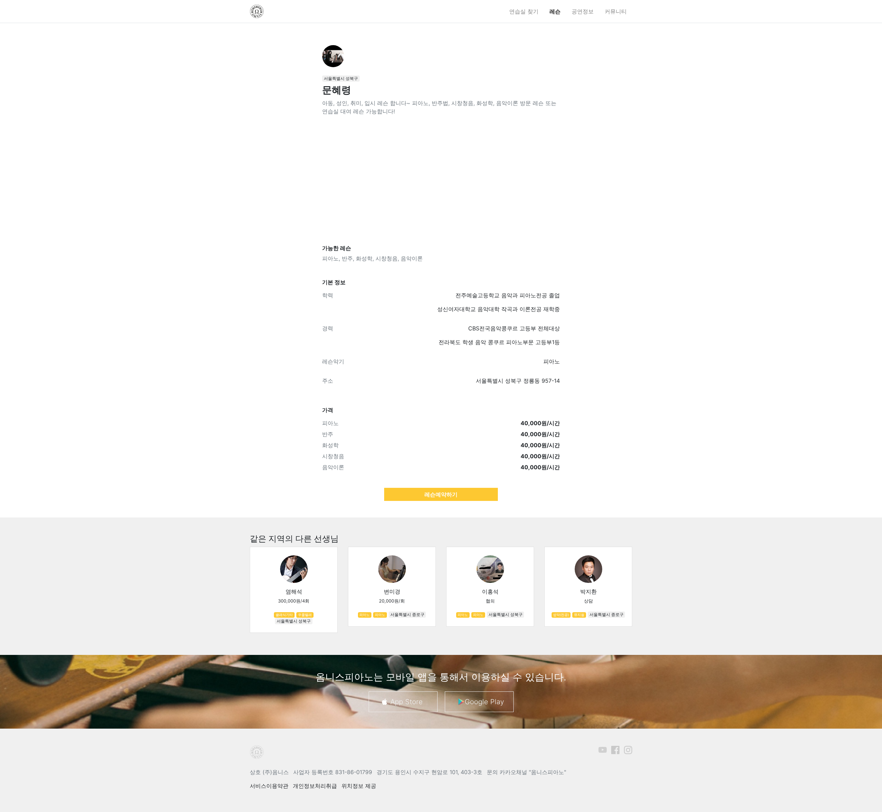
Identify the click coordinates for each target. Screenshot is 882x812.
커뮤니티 (616, 11)
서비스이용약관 (269, 785)
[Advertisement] (441, 180)
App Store (406, 702)
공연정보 (583, 11)
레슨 (555, 11)
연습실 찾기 (524, 11)
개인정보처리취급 (315, 785)
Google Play (484, 702)
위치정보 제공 (358, 785)
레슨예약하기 (441, 494)
